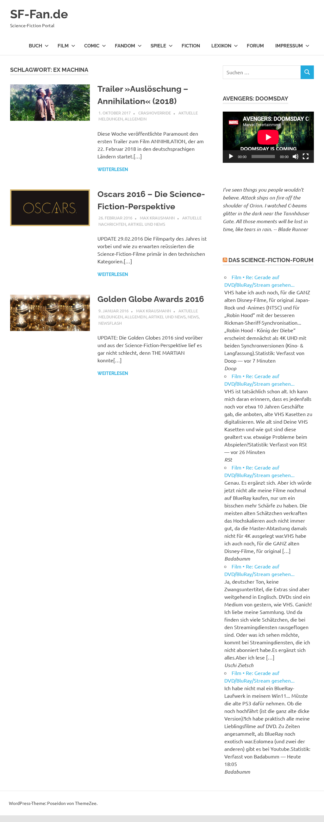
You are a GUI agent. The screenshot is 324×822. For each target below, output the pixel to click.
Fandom (125, 46)
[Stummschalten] (295, 156)
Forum (255, 46)
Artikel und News (146, 224)
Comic (91, 46)
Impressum (289, 46)
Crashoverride (154, 112)
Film (63, 46)
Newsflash (110, 323)
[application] (268, 137)
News (193, 316)
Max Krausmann (157, 217)
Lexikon (221, 46)
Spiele (158, 46)
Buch (35, 46)
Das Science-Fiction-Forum (271, 260)
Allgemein (135, 118)
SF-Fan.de (39, 14)
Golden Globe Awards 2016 (150, 299)
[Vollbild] (305, 156)
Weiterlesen (112, 169)
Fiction (191, 46)
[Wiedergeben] (231, 156)
